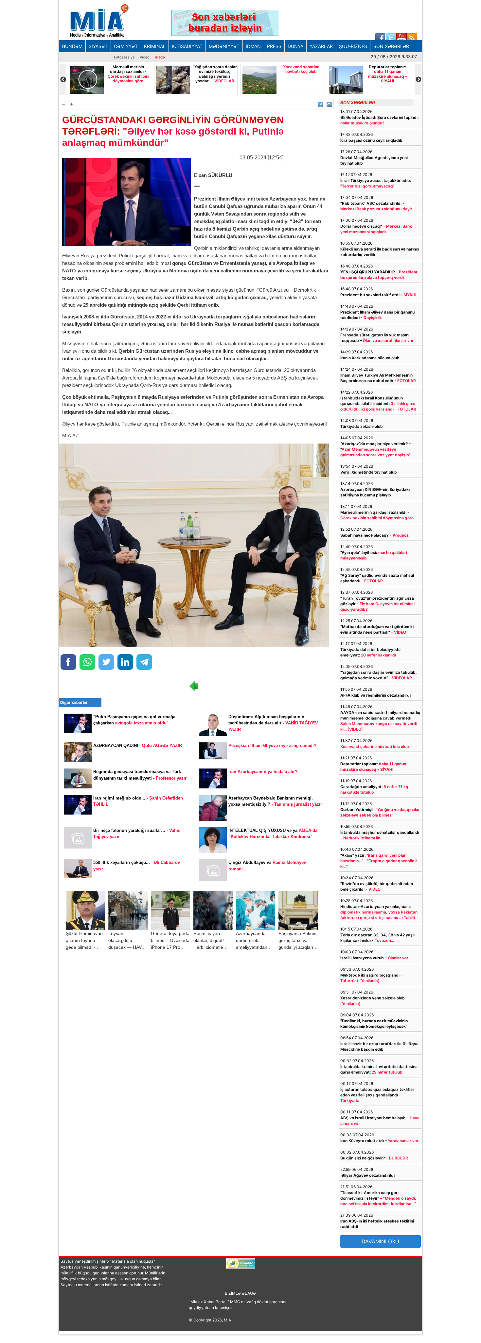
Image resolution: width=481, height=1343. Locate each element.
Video (145, 57)
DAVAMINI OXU (380, 1241)
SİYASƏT (98, 46)
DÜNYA (295, 46)
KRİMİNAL (155, 46)
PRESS (274, 46)
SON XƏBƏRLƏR (391, 46)
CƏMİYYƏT (126, 46)
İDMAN (253, 46)
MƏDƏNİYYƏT (224, 46)
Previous (63, 79)
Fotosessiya (124, 57)
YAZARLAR (321, 46)
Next (418, 79)
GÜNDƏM (72, 46)
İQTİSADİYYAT (187, 46)
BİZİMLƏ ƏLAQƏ (240, 1293)
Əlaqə (160, 57)
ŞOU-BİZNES (353, 46)
